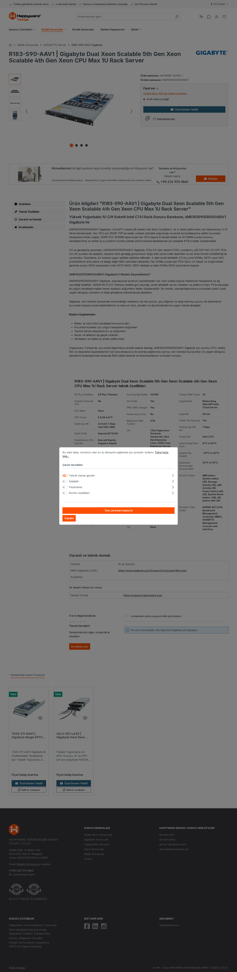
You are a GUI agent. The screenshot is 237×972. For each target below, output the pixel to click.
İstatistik (74, 481)
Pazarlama (75, 487)
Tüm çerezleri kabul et (118, 510)
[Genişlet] (172, 475)
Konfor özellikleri (79, 493)
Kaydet (69, 518)
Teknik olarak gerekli (81, 475)
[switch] (65, 481)
